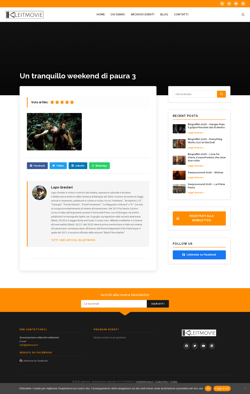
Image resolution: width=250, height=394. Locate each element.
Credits (174, 381)
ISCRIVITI (158, 303)
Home (101, 14)
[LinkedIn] (243, 3)
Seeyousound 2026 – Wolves (205, 172)
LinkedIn (79, 165)
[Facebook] (222, 3)
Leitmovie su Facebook (35, 360)
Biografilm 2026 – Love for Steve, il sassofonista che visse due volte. (207, 157)
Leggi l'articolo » (196, 132)
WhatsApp (101, 165)
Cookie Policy (162, 381)
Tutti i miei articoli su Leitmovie (73, 240)
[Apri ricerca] (243, 14)
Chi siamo (118, 14)
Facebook (39, 165)
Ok (208, 388)
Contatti (181, 14)
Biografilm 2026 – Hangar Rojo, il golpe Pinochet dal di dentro (206, 126)
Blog (164, 14)
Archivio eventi (143, 14)
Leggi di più (222, 388)
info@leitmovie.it (29, 344)
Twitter (60, 165)
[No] (245, 388)
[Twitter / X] (229, 3)
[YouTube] (236, 3)
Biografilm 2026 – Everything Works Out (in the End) (205, 141)
